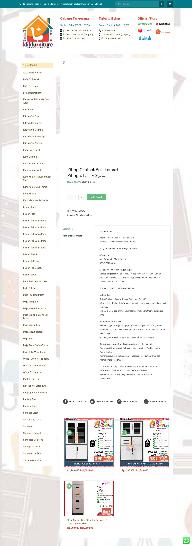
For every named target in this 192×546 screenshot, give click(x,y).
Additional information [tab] (72, 236)
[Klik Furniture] (38, 16)
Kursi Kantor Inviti (32, 170)
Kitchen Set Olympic (33, 129)
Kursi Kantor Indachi (33, 163)
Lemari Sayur (29, 274)
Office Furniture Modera (35, 365)
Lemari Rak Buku (31, 261)
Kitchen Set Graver (32, 123)
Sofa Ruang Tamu (32, 419)
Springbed (28, 426)
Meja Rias (28, 338)
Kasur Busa (29, 109)
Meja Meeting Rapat (33, 331)
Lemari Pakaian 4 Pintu (34, 234)
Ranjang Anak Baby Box (35, 392)
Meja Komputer (30, 301)
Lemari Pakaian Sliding (34, 247)
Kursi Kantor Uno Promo (35, 187)
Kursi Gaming (30, 156)
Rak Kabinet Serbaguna (35, 385)
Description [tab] (68, 229)
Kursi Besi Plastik (31, 150)
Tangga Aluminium (32, 460)
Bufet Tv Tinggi (30, 86)
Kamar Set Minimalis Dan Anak (36, 101)
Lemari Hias (29, 214)
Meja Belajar (29, 288)
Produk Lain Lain (31, 379)
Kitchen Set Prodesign (34, 136)
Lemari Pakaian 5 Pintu (34, 241)
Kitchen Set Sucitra (32, 143)
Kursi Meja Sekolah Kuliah (36, 200)
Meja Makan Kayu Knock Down (35, 317)
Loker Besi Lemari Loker (35, 281)
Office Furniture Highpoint (36, 358)
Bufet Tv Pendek (31, 79)
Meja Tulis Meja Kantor (34, 352)
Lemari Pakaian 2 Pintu (34, 220)
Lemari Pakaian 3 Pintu (34, 227)
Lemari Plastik (30, 254)
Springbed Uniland (32, 453)
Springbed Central (32, 433)
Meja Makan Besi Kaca (34, 308)
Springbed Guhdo (31, 446)
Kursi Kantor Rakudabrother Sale (37, 178)
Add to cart (96, 197)
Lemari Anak (29, 207)
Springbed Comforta (33, 440)
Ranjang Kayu (30, 406)
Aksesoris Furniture (32, 72)
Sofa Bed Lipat (30, 413)
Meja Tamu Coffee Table (35, 345)
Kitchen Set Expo (31, 116)
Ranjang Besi (29, 399)
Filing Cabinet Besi (84, 215)
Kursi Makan (29, 193)
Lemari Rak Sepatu (32, 268)
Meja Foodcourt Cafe (33, 295)
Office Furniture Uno (33, 372)
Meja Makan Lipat (32, 325)
